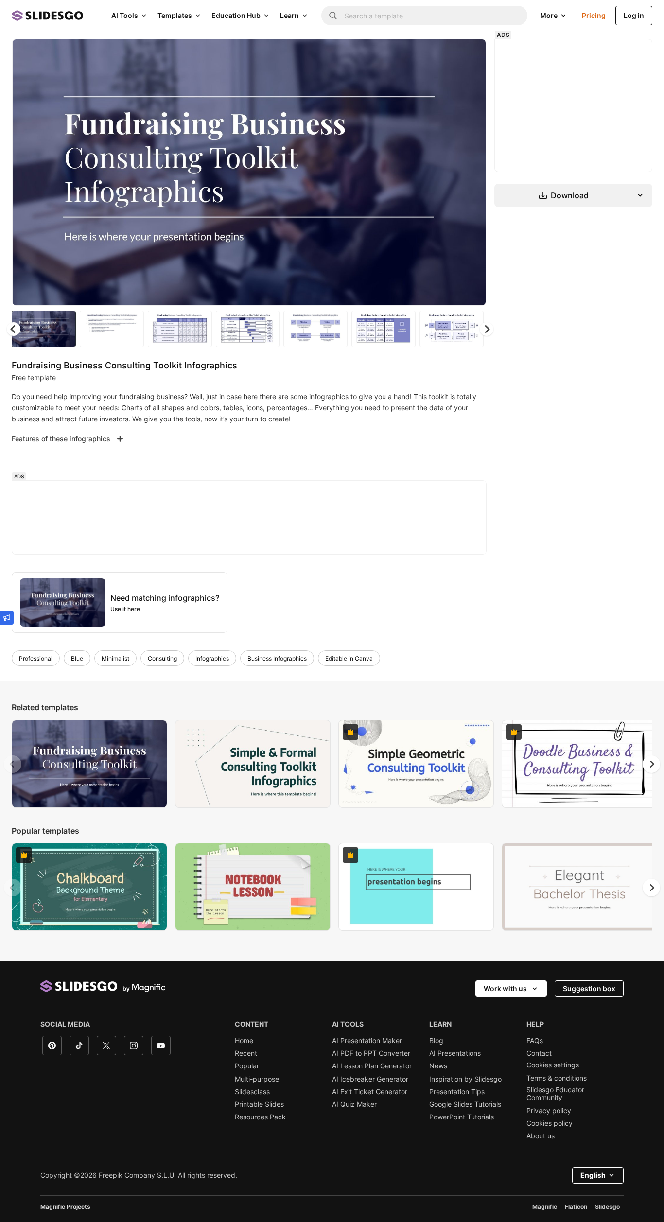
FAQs (534, 1041)
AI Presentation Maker (367, 1041)
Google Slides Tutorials (465, 1104)
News (438, 1066)
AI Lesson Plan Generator (372, 1066)
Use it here (125, 608)
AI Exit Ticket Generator (369, 1092)
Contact (539, 1053)
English (593, 1175)
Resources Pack (260, 1117)
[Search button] (333, 15)
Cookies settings (552, 1065)
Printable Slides (259, 1104)
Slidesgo (607, 1206)
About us (540, 1136)
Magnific (544, 1206)
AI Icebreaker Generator (370, 1079)
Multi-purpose (257, 1079)
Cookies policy (549, 1123)
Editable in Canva (349, 658)
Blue (77, 658)
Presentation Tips (457, 1092)
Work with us (505, 988)
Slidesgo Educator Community (555, 1093)
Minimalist (115, 658)
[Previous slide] (12, 764)
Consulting (162, 658)
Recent (246, 1053)
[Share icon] (469, 54)
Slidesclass (252, 1092)
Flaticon (576, 1206)
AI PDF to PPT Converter (371, 1053)
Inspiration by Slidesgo (465, 1079)
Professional (35, 658)
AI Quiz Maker (354, 1104)
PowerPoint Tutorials (461, 1117)
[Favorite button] (444, 54)
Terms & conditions (556, 1078)
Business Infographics (277, 658)
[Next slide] (471, 172)
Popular (247, 1066)
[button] (486, 329)
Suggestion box (589, 988)
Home (244, 1041)
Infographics (212, 658)
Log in (634, 15)
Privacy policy (548, 1111)
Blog (436, 1041)
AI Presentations (455, 1053)
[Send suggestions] (7, 618)
